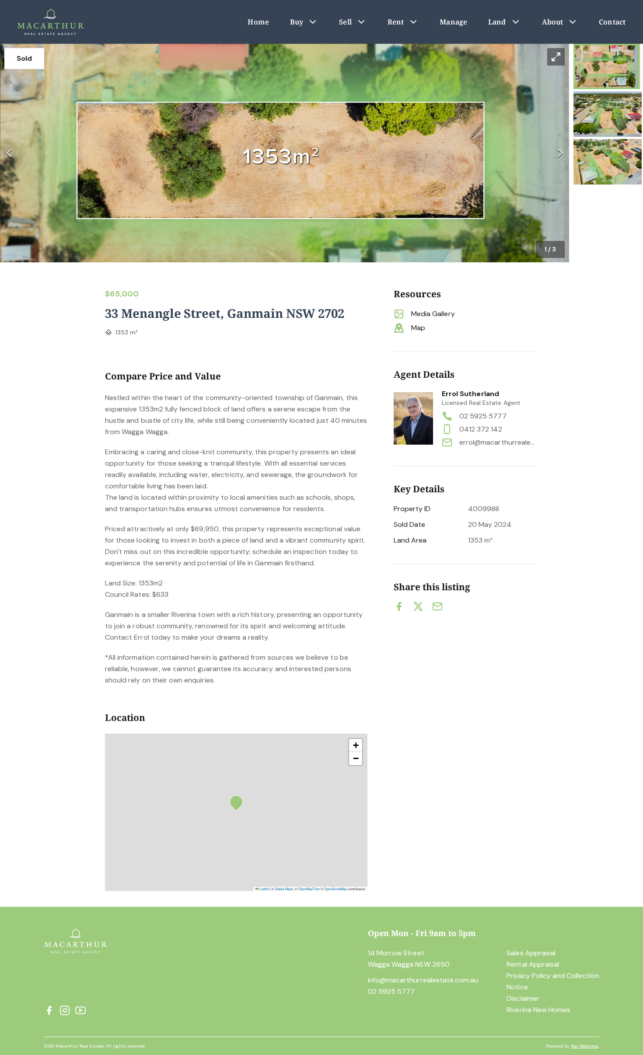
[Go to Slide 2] (607, 114)
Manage (453, 22)
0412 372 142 (480, 429)
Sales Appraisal (531, 953)
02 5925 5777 (483, 416)
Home (258, 22)
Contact (612, 22)
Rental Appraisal (533, 964)
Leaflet (264, 888)
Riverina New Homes (538, 1009)
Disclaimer (523, 998)
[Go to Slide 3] (607, 162)
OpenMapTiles (309, 888)
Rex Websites (584, 1046)
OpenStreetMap (335, 888)
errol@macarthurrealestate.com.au (498, 442)
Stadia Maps (284, 888)
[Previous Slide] (9, 153)
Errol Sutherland (470, 393)
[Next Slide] (560, 153)
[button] (284, 153)
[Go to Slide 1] (606, 66)
